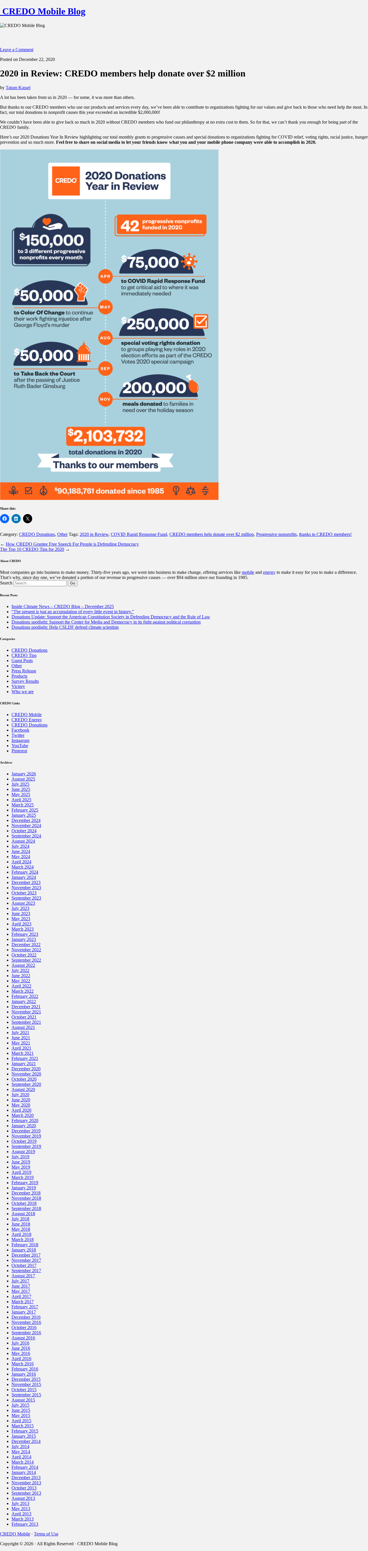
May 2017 (21, 1291)
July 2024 (20, 846)
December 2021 (26, 1006)
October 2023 (24, 892)
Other (62, 534)
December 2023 (26, 882)
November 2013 (26, 1482)
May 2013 (21, 1508)
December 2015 (26, 1379)
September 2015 (26, 1394)
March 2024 (23, 866)
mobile (248, 572)
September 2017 (26, 1270)
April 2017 (21, 1296)
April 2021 (21, 1048)
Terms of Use (46, 1533)
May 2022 (21, 980)
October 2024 (24, 830)
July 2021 (20, 1032)
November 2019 (26, 1136)
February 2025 (25, 810)
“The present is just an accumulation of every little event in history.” (73, 611)
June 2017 (21, 1286)
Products (19, 676)
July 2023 (20, 908)
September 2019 (26, 1146)
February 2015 (25, 1431)
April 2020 (21, 1110)
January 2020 (24, 1125)
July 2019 (20, 1156)
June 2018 (21, 1224)
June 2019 (21, 1161)
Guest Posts (22, 660)
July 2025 (20, 784)
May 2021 (21, 1042)
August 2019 (23, 1151)
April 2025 (21, 799)
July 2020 (20, 1094)
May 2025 (21, 794)
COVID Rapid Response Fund (139, 534)
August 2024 (23, 841)
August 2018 (23, 1213)
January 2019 (24, 1187)
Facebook (20, 730)
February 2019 (25, 1182)
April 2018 (21, 1234)
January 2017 (24, 1312)
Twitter (18, 735)
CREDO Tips (24, 655)
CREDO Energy (27, 719)
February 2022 (25, 996)
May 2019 (21, 1167)
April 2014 (21, 1456)
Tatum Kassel (18, 87)
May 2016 (21, 1353)
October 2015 (24, 1389)
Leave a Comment (16, 49)
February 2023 (25, 934)
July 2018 (20, 1218)
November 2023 (26, 887)
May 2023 (21, 918)
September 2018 (26, 1208)
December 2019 (26, 1130)
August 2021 (23, 1027)
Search (6, 582)
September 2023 (26, 898)
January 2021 (24, 1063)
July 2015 (20, 1405)
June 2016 (21, 1348)
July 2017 (20, 1280)
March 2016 (23, 1363)
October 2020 (24, 1079)
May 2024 (21, 856)
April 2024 (21, 861)
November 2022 (26, 949)
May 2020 (21, 1105)
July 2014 (20, 1446)
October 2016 (24, 1327)
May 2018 (21, 1229)
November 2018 (26, 1198)
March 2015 (23, 1425)
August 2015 (23, 1399)
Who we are (23, 691)
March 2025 (23, 804)
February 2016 (25, 1368)
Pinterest (19, 750)
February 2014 (25, 1467)
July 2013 (20, 1503)
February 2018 (25, 1244)
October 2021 (24, 1017)
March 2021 (23, 1053)
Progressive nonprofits (276, 534)
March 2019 (23, 1177)
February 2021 (25, 1058)
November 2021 (26, 1011)
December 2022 (26, 944)
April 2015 (21, 1420)
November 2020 (26, 1073)
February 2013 (25, 1524)
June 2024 (21, 851)
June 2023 (21, 913)
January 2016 (24, 1374)
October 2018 (24, 1203)
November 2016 (26, 1322)
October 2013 (24, 1487)
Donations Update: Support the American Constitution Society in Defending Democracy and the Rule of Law (111, 616)
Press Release (24, 670)
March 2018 (23, 1239)
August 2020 (23, 1089)
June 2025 (21, 789)
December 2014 (26, 1441)
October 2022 (24, 954)
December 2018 (26, 1192)
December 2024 (26, 820)
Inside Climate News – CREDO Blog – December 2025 (63, 606)
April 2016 (21, 1358)
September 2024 (26, 835)
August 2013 (23, 1498)
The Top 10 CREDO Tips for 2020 (32, 549)
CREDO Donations (37, 534)
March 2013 (23, 1519)
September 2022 (26, 960)
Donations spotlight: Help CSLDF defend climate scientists (65, 627)
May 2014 (21, 1451)
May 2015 (21, 1415)
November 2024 (26, 825)
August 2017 (23, 1275)
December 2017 (26, 1255)
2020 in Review (94, 534)
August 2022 (23, 965)
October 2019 (24, 1141)
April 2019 (21, 1172)
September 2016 (26, 1332)
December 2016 (26, 1317)
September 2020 (26, 1084)
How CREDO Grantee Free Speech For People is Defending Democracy (72, 544)
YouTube (20, 745)
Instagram (20, 740)
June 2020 (21, 1099)
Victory (18, 686)
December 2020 (26, 1068)
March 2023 (23, 929)
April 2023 (21, 923)
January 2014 (24, 1472)
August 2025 (23, 779)
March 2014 (23, 1462)
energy (269, 572)
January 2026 (24, 773)
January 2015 (24, 1436)
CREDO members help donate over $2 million (211, 534)
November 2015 (26, 1384)
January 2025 (24, 815)
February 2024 (25, 872)
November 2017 (26, 1260)
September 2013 (26, 1493)
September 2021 (26, 1022)
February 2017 (25, 1306)
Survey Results (25, 681)
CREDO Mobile (27, 714)
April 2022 (21, 985)
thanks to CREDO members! (325, 534)
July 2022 (20, 970)
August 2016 (23, 1337)
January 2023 (24, 939)
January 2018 (24, 1249)
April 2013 (21, 1513)
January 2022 (24, 1001)
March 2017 (23, 1301)
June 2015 (21, 1410)
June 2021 (21, 1037)
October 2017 (24, 1265)
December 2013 (26, 1477)
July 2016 (20, 1343)
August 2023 (23, 903)
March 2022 (23, 991)
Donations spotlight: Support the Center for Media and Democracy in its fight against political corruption (106, 622)
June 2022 (21, 975)
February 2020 (25, 1120)
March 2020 (23, 1115)
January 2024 (24, 877)
